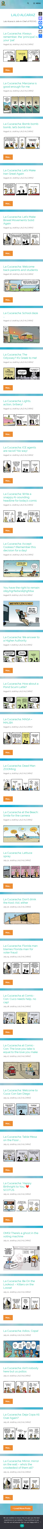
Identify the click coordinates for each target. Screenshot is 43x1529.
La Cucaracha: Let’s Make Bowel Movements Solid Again (19, 220)
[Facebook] (40, 22)
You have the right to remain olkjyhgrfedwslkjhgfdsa (21, 589)
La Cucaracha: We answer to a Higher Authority (21, 638)
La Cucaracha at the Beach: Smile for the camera (20, 813)
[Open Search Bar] (28, 3)
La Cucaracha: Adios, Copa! (20, 1330)
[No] (40, 1522)
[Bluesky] (40, 27)
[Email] (40, 31)
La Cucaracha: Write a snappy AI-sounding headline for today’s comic (20, 497)
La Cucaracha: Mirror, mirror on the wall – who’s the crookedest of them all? (21, 1464)
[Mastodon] (40, 18)
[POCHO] (3, 3)
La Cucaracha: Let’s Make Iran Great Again (19, 172)
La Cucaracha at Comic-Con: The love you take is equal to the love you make (20, 1049)
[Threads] (40, 14)
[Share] (40, 36)
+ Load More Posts (21, 1508)
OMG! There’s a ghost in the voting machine (20, 1234)
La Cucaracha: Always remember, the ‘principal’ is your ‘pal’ (20, 37)
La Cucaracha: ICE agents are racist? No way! (19, 449)
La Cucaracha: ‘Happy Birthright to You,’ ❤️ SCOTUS (17, 1187)
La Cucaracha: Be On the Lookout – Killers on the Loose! (19, 1284)
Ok (22, 1526)
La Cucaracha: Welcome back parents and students (20, 268)
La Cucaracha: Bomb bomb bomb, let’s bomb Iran (20, 125)
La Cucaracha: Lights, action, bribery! (17, 402)
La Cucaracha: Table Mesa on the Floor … (20, 1138)
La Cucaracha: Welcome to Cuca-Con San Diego (20, 1092)
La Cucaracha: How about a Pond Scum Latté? (20, 685)
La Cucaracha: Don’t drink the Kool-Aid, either (19, 901)
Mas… (9, 71)
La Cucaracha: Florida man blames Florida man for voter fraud (20, 949)
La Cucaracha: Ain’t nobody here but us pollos (20, 1369)
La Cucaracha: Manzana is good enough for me (20, 85)
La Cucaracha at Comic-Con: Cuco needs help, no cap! (19, 999)
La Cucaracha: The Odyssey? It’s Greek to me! (20, 356)
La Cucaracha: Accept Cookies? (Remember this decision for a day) (19, 547)
